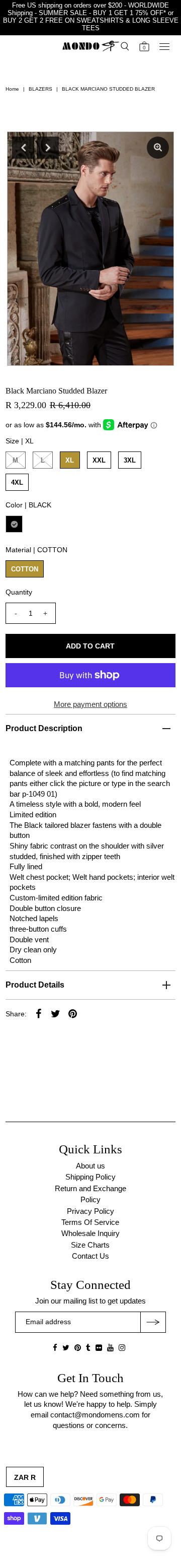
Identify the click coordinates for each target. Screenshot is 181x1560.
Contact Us (90, 1256)
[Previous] (23, 148)
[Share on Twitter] (55, 1013)
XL (69, 460)
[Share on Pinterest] (72, 1013)
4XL (17, 482)
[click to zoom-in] (158, 148)
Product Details (35, 985)
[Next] (48, 148)
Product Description (44, 728)
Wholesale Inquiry (90, 1233)
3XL (130, 460)
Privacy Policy (90, 1211)
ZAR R (25, 1477)
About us (90, 1165)
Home (12, 89)
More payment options (90, 704)
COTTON (24, 569)
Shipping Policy (90, 1177)
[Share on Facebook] (38, 1013)
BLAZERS (40, 89)
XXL (99, 460)
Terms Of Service (90, 1222)
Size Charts (90, 1245)
